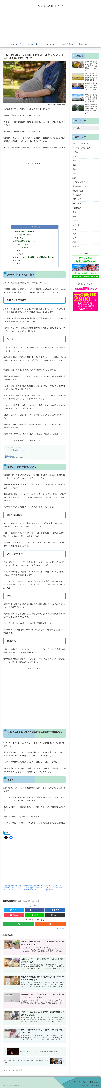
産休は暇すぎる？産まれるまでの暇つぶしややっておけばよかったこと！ (12, 888)
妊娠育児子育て (10, 901)
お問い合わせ (94, 1082)
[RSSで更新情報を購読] (50, 924)
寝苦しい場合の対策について (25, 241)
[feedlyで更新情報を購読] (18, 924)
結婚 (74, 178)
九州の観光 (76, 195)
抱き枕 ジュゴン (9, 456)
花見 (74, 238)
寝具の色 (20, 254)
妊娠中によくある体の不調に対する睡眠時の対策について (35, 257)
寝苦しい (35, 901)
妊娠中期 (20, 901)
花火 (74, 234)
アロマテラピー (22, 247)
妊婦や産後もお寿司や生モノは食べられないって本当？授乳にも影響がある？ (33, 888)
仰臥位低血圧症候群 (24, 235)
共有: (19, 263)
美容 (74, 156)
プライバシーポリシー (81, 1082)
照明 (18, 251)
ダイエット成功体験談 (81, 148)
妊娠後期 (27, 901)
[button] (55, 915)
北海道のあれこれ (79, 186)
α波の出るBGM (22, 244)
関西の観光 (76, 204)
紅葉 (74, 242)
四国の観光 (76, 199)
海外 (74, 216)
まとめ (17, 260)
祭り (74, 229)
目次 (31, 226)
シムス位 (20, 238)
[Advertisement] (50, 26)
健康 (74, 161)
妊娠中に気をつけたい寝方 (24, 231)
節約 (74, 169)
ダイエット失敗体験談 (81, 143)
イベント (76, 225)
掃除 (74, 174)
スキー (75, 221)
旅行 (74, 212)
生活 (74, 165)
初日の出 (76, 247)
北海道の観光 (77, 191)
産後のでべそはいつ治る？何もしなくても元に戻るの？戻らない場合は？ (53, 888)
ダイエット (76, 152)
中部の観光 (76, 208)
